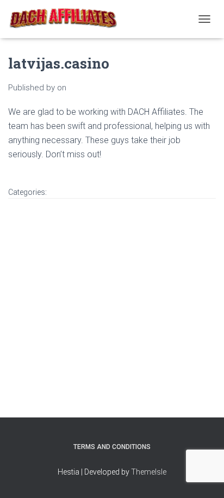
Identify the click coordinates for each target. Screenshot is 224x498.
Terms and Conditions (112, 447)
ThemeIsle (148, 472)
